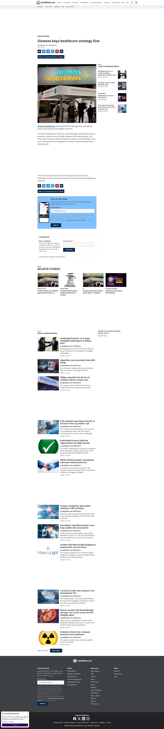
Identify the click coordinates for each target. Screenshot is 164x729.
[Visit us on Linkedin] (83, 718)
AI (83, 288)
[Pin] (57, 51)
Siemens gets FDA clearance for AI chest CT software (93, 292)
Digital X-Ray (42, 288)
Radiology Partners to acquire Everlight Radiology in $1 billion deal (107, 73)
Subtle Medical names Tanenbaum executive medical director (77, 461)
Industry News (44, 36)
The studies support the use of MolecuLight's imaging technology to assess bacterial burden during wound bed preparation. (77, 555)
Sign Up (56, 225)
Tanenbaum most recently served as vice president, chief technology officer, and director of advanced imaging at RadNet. (77, 470)
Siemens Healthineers (46, 126)
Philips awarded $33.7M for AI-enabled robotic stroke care (75, 378)
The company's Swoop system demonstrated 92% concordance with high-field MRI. (76, 369)
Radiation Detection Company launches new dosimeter (75, 633)
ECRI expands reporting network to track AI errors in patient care (106, 107)
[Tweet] (52, 51)
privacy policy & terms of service (76, 220)
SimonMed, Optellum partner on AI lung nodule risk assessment (77, 526)
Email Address (56, 207)
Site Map (102, 722)
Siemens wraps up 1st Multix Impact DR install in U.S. (48, 292)
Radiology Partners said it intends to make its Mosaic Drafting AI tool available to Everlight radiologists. (77, 351)
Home (108, 722)
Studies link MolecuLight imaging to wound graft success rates (78, 546)
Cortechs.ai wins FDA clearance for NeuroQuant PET (77, 592)
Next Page (56, 650)
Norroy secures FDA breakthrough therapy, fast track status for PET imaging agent (77, 612)
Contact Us (94, 722)
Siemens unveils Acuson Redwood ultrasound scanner (68, 293)
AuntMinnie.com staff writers (47, 45)
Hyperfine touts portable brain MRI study (106, 83)
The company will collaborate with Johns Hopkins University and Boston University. (75, 386)
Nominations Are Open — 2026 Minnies (106, 96)
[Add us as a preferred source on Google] (61, 51)
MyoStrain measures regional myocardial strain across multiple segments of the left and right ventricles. (77, 516)
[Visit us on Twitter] (79, 718)
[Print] (39, 51)
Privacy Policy (58, 722)
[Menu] (136, 2)
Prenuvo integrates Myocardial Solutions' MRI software (75, 507)
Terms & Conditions (82, 722)
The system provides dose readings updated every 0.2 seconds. (76, 641)
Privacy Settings (69, 722)
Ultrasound (64, 288)
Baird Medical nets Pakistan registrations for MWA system (75, 441)
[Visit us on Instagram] (88, 718)
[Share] (43, 51)
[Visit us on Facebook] (74, 718)
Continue (69, 250)
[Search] (132, 2)
